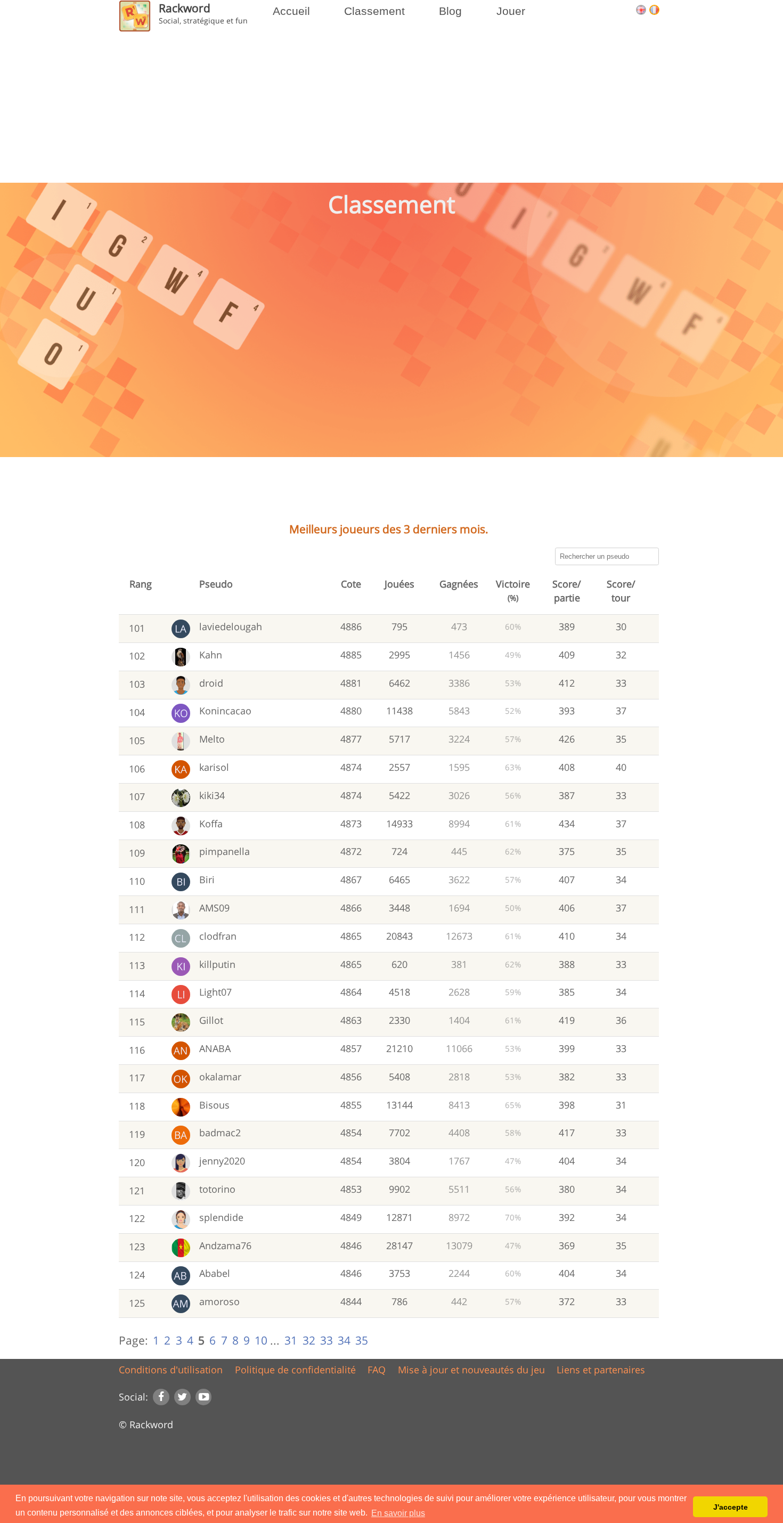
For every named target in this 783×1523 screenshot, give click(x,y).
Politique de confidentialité (295, 1369)
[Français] (654, 11)
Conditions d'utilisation (171, 1369)
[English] (642, 11)
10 (261, 1340)
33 (326, 1340)
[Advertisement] (391, 492)
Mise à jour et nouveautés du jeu (471, 1369)
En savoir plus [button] (398, 1513)
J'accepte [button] (730, 1507)
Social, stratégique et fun (203, 20)
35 (361, 1340)
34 (344, 1340)
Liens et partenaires (601, 1369)
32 (309, 1340)
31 (290, 1340)
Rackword (184, 7)
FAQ (377, 1369)
